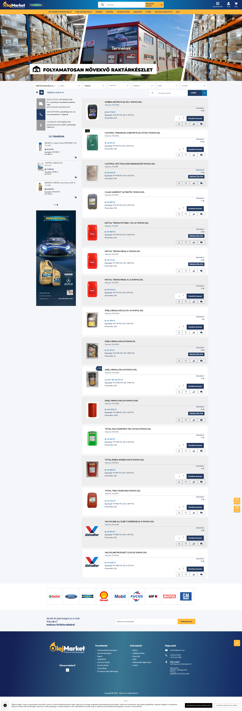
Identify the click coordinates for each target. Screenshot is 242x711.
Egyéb (99, 656)
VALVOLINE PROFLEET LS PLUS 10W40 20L (126, 552)
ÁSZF (64, 125)
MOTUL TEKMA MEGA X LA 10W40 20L (124, 279)
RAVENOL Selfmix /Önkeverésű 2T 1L (59, 143)
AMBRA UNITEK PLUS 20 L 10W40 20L (123, 102)
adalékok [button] (138, 12)
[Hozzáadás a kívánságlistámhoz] (185, 124)
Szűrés (193, 93)
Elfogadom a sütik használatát (199, 705)
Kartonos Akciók (103, 662)
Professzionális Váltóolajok (107, 671)
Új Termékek (102, 668)
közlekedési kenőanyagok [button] (60, 12)
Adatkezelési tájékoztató (142, 662)
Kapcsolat (136, 656)
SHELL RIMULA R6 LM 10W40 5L (120, 341)
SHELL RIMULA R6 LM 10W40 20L (121, 369)
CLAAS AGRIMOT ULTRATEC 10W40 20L (125, 192)
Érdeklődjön (196, 177)
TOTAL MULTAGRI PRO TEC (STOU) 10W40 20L (128, 428)
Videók (135, 665)
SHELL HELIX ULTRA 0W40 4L (56, 185)
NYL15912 (48, 145)
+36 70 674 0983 (175, 657)
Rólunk (135, 650)
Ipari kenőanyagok (104, 653)
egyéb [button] (148, 12)
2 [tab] (57, 204)
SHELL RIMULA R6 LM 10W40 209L (121, 400)
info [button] (178, 12)
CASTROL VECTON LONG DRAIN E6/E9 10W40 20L (130, 163)
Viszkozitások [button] (123, 12)
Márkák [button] (99, 12)
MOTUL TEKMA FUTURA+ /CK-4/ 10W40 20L (127, 222)
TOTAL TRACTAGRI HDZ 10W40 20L (123, 490)
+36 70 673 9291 (175, 655)
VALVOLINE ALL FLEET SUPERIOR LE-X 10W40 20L (129, 521)
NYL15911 (48, 168)
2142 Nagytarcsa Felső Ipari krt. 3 (181, 664)
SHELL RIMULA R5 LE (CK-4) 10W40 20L (124, 310)
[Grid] (37, 92)
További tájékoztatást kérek (226, 705)
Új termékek (57, 136)
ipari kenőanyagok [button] (83, 12)
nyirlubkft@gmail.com (177, 650)
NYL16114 (48, 188)
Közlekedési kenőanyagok (107, 650)
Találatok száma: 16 (55, 92)
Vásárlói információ (54, 125)
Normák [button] (109, 12)
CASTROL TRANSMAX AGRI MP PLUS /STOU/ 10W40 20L (132, 132)
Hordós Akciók (103, 665)
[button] (119, 86)
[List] (41, 92)
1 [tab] (54, 204)
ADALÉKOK (101, 659)
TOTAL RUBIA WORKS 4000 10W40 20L (124, 459)
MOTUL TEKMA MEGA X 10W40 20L (122, 251)
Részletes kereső (150, 5)
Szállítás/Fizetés (139, 653)
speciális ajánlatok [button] (163, 12)
